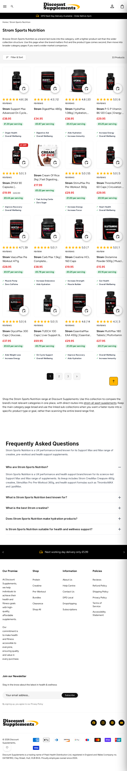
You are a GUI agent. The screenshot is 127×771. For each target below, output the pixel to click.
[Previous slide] (39, 81)
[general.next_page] (76, 376)
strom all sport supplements (100, 403)
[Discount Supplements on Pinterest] (112, 723)
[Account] (112, 6)
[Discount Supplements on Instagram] (103, 723)
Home (5, 22)
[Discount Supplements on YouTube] (122, 723)
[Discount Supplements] (61, 6)
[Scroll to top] (113, 381)
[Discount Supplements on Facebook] (94, 723)
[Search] (12, 6)
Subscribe (71, 695)
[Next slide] (56, 81)
